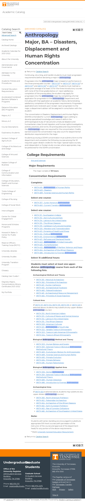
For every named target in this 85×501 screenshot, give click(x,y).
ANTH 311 (39, 305)
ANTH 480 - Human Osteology (49, 380)
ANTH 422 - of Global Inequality (53, 242)
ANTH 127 (29, 86)
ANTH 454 (39, 392)
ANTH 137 (53, 86)
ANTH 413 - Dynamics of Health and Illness (51, 231)
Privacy (62, 490)
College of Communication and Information (10, 173)
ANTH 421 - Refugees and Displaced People (52, 239)
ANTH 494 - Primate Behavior (48, 360)
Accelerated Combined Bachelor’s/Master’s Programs (11, 99)
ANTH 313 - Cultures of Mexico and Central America (57, 316)
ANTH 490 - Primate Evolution (48, 357)
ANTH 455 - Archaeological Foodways (51, 288)
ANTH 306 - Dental (50, 372)
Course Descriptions (10, 127)
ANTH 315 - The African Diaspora (47, 223)
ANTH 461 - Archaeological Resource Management (57, 293)
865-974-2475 (37, 486)
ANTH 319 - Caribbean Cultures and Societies (52, 226)
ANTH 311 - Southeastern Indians (47, 215)
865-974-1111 (14, 484)
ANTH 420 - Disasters (42, 190)
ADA (54, 490)
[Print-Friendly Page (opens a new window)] (79, 30)
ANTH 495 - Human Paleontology (50, 363)
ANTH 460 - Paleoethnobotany (49, 290)
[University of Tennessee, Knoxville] (10, 6)
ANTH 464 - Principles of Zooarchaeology (53, 296)
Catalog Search (42, 72)
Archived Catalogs (9, 45)
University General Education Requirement (55, 432)
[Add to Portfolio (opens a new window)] (74, 30)
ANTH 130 (42, 86)
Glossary (5, 270)
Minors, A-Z (6, 121)
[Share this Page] (76, 30)
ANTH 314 (48, 305)
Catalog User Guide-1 (10, 276)
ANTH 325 (76, 305)
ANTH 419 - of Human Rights (52, 187)
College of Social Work (11, 205)
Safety (70, 490)
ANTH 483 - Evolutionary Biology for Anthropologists (58, 352)
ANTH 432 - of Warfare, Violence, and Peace (58, 247)
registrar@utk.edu (17, 486)
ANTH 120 (76, 84)
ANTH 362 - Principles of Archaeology (51, 282)
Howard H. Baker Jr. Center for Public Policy (10, 235)
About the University (10, 59)
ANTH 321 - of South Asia (52, 327)
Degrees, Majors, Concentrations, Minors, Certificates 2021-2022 (11, 284)
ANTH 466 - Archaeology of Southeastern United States (59, 411)
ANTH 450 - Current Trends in (52, 205)
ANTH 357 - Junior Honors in (52, 203)
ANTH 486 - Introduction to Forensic (55, 253)
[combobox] (64, 21)
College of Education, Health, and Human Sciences (10, 183)
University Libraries (9, 251)
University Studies (9, 257)
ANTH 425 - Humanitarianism (46, 245)
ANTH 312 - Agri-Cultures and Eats (48, 218)
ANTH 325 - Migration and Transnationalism (52, 229)
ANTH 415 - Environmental (51, 237)
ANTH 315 (56, 305)
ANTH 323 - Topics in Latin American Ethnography (56, 332)
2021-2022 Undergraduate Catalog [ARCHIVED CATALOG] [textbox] (63, 21)
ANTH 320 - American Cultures (49, 324)
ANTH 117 (67, 84)
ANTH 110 (56, 84)
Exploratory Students (11, 133)
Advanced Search (9, 35)
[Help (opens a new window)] (82, 30)
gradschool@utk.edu (40, 488)
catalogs (9, 500)
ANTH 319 (65, 305)
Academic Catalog (13, 12)
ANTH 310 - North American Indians (50, 313)
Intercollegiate (8, 211)
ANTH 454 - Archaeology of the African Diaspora (54, 250)
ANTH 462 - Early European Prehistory (52, 406)
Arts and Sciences (38, 161)
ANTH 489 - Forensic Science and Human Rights (54, 193)
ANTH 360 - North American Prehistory (52, 398)
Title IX (55, 495)
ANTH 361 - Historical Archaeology (50, 280)
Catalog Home (8, 40)
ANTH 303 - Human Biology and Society (52, 344)
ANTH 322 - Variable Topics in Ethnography (54, 330)
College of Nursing (9, 199)
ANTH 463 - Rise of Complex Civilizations (52, 409)
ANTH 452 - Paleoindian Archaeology (51, 400)
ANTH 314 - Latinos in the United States (50, 221)
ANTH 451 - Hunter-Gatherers (48, 285)
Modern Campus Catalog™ (70, 500)
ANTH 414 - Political (48, 234)
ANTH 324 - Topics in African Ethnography (53, 335)
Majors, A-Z (6, 116)
